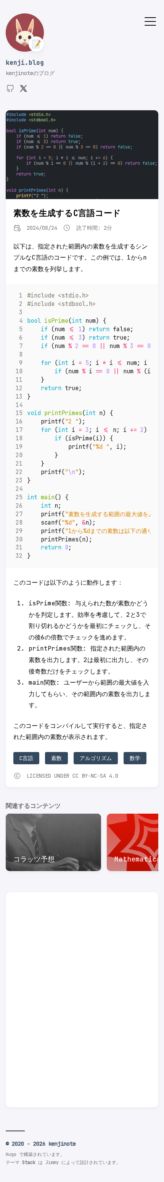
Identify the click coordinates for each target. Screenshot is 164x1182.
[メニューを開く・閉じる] (150, 20)
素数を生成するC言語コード (67, 213)
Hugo (11, 1154)
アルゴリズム (96, 758)
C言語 (26, 758)
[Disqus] (82, 1002)
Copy (138, 297)
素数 (56, 758)
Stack (28, 1162)
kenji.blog (25, 63)
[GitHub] (10, 91)
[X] (23, 91)
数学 (135, 758)
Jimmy (52, 1162)
